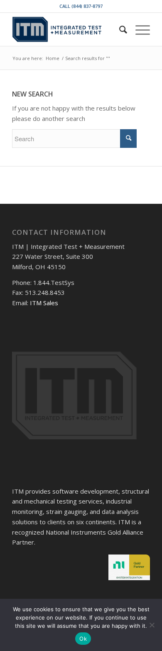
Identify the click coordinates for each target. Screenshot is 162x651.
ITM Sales (44, 303)
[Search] (119, 29)
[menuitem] (119, 29)
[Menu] (138, 29)
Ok (83, 638)
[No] (151, 625)
